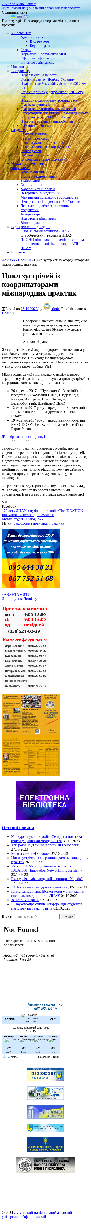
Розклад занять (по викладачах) (45, 147)
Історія (26, 50)
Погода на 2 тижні (48, 1056)
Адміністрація (32, 37)
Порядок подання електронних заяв (49, 100)
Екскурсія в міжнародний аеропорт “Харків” (47, 879)
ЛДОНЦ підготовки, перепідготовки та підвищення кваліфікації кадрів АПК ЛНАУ (52, 243)
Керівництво (40, 46)
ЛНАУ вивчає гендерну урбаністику (40, 887)
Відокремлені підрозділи (30, 227)
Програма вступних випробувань (47, 121)
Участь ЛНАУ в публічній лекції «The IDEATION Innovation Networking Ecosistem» (42, 513)
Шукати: (9, 916)
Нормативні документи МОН (44, 54)
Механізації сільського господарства (49, 197)
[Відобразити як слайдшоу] (23, 437)
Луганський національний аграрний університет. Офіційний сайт (37, 1214)
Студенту (18, 130)
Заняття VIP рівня (25, 900)
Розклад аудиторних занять (42, 142)
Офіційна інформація (37, 58)
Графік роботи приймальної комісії (48, 109)
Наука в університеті (27, 164)
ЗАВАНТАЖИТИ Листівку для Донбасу (19, 596)
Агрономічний (32, 172)
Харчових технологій (38, 189)
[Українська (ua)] (13, 17)
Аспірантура (31, 214)
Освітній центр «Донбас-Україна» (48, 79)
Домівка (8, 260)
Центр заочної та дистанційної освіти (50, 202)
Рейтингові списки (36, 126)
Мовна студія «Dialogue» (21, 519)
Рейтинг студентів (35, 155)
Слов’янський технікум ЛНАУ (45, 231)
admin (55, 309)
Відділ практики (34, 223)
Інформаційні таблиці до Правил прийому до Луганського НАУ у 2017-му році (54, 115)
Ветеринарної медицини (40, 193)
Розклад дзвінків (34, 134)
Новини (17, 67)
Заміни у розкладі (35, 138)
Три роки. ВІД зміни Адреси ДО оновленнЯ (46, 845)
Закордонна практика (31, 523)
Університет (21, 33)
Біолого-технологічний (39, 176)
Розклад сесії (31, 151)
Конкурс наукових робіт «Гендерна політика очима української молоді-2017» (46, 839)
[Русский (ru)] (20, 17)
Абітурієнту (20, 71)
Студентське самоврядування (44, 159)
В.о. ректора (39, 41)
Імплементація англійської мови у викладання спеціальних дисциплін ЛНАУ (47, 893)
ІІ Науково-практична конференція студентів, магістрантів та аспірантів (47, 906)
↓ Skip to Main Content (19, 4)
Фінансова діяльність (37, 62)
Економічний (31, 185)
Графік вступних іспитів (40, 105)
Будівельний (30, 180)
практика (56, 523)
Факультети (20, 168)
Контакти (18, 252)
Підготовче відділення (38, 218)
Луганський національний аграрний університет (41, 8)
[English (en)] (26, 17)
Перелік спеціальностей (40, 75)
